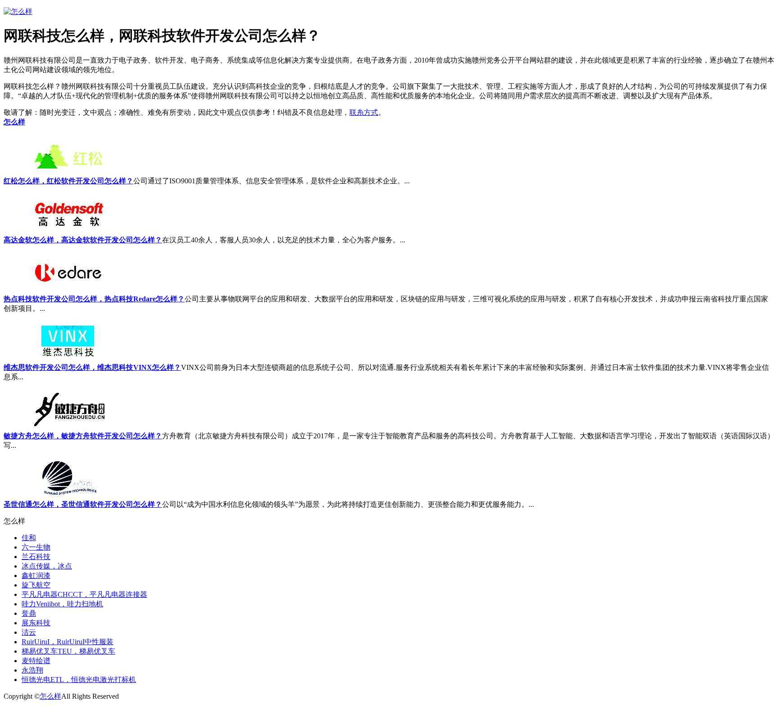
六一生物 (36, 547)
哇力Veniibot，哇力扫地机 (62, 604)
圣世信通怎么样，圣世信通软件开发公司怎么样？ (83, 504)
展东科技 (36, 623)
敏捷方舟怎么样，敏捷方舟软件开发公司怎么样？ (83, 436)
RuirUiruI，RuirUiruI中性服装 (67, 642)
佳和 (29, 537)
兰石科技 (36, 556)
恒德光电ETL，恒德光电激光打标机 (79, 679)
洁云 (29, 632)
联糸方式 (363, 112)
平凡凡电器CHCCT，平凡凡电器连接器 (84, 594)
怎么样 (14, 122)
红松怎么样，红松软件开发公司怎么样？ (68, 181)
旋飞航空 (36, 585)
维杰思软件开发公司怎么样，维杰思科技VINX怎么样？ (92, 367)
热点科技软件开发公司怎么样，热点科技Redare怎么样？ (94, 299)
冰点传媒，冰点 (47, 566)
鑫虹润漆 (36, 575)
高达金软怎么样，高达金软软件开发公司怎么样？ (83, 240)
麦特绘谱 (36, 660)
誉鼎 (29, 613)
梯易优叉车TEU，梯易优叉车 (68, 651)
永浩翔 (32, 670)
